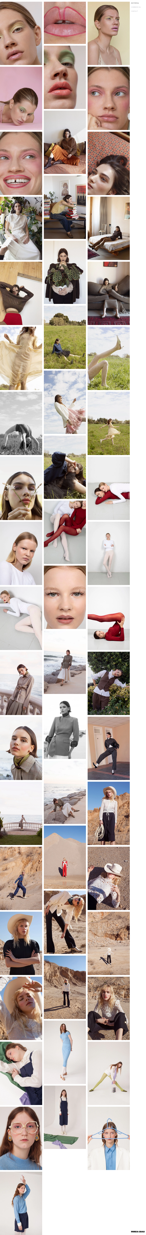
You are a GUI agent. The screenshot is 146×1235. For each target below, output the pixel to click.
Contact (134, 11)
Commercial (136, 7)
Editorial (135, 3)
